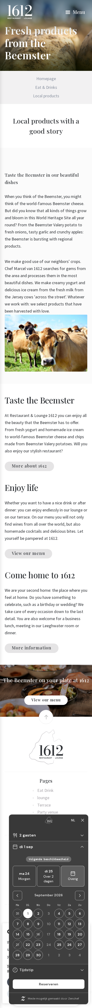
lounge (43, 797)
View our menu (28, 553)
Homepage (46, 78)
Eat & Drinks (46, 87)
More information (31, 648)
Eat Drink (45, 790)
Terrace (44, 805)
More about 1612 (29, 466)
